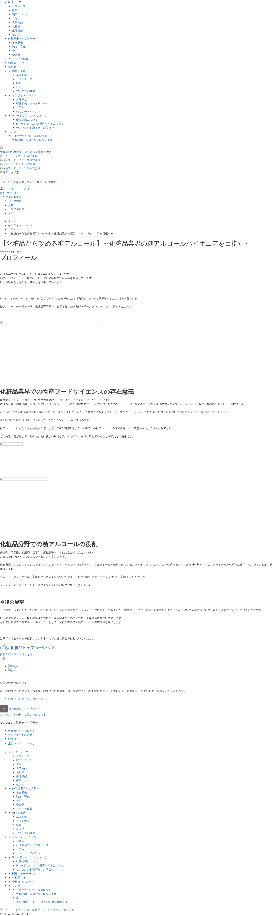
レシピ (20, 87)
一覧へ (4, 658)
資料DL (12, 205)
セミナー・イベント (28, 111)
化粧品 (16, 26)
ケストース (19, 6)
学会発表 (17, 42)
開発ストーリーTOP (24, 873)
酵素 (15, 10)
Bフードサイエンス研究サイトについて (40, 123)
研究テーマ (15, 2)
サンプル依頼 (16, 209)
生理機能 (17, 30)
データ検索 (15, 201)
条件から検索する (47, 182)
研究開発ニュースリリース (32, 103)
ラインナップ (24, 79)
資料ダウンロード (11, 193)
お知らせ (21, 99)
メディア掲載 (20, 59)
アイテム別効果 (25, 91)
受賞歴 (16, 55)
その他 (16, 34)
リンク (12, 131)
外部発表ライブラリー (21, 38)
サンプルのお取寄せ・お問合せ (35, 127)
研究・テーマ (20, 752)
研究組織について (27, 119)
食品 (15, 18)
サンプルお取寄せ (11, 197)
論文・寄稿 (19, 46)
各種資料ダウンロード (21, 730)
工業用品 (17, 22)
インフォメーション (24, 95)
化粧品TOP (19, 877)
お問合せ (13, 739)
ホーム (12, 221)
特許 (15, 50)
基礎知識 (21, 75)
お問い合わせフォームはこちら (27, 699)
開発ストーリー (17, 63)
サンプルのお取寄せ (20, 735)
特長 (19, 83)
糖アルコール (20, 14)
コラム (20, 107)
